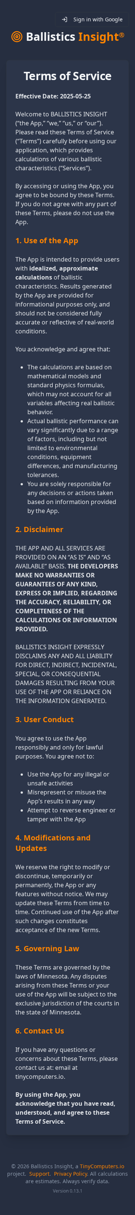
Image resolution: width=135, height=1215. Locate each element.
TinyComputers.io (102, 1166)
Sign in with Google (98, 19)
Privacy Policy (70, 1173)
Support (39, 1173)
